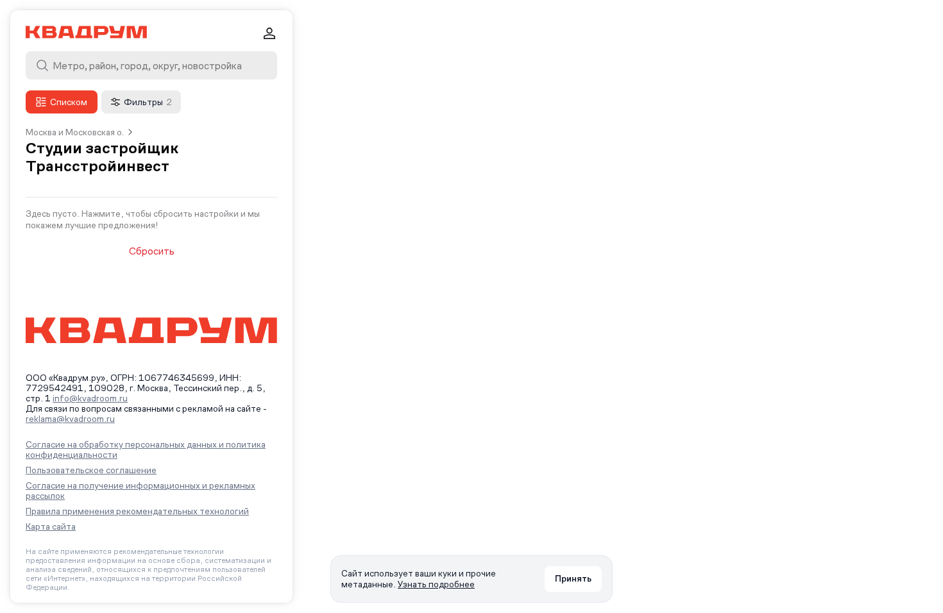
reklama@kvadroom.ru (70, 419)
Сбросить (151, 251)
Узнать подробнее (436, 584)
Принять (573, 578)
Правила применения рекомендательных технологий (137, 511)
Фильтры (148, 102)
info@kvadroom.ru (90, 398)
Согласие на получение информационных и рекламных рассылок (140, 490)
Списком (68, 102)
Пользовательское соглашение (91, 470)
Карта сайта (51, 526)
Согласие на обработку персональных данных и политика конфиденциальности (146, 449)
